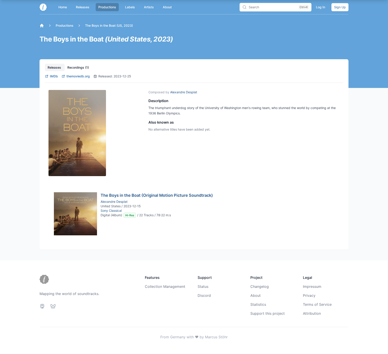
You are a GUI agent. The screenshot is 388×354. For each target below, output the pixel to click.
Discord (204, 295)
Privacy (309, 295)
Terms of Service (317, 304)
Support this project (267, 313)
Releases (82, 7)
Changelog (259, 286)
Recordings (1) (78, 67)
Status (203, 286)
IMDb (54, 76)
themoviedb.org (78, 76)
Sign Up (340, 7)
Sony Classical (111, 210)
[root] (42, 25)
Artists (149, 7)
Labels (130, 7)
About (167, 7)
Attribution (312, 313)
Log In (320, 7)
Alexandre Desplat (183, 92)
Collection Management (165, 286)
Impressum (312, 286)
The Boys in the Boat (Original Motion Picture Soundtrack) (157, 195)
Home (62, 7)
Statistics (258, 304)
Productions (107, 7)
